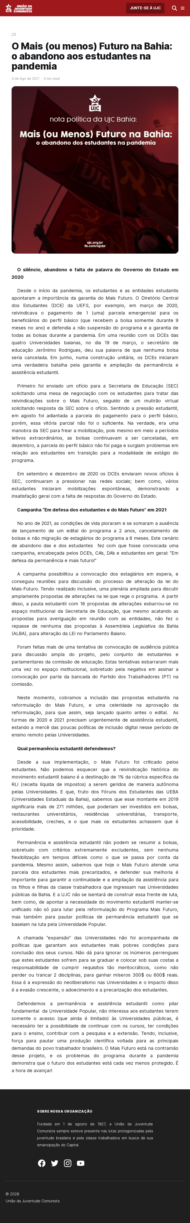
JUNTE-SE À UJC (145, 8)
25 (14, 34)
